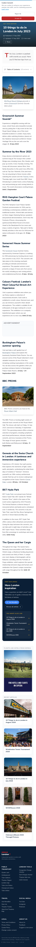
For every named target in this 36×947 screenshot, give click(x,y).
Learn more (5, 9)
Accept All (18, 18)
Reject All (18, 14)
